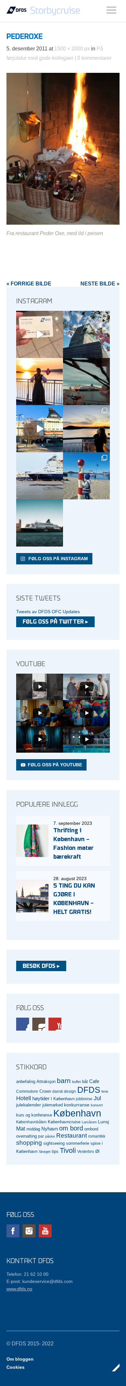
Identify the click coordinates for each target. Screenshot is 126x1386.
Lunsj (103, 1121)
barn (64, 1081)
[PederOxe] (63, 223)
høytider (40, 1098)
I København (63, 1099)
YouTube (54, 1024)
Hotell (23, 1098)
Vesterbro (85, 1151)
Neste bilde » (100, 283)
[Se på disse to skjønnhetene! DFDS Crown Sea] (39, 475)
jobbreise (84, 1099)
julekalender (28, 1104)
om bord (71, 1128)
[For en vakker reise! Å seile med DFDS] (39, 428)
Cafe (94, 1081)
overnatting (26, 1136)
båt (85, 1081)
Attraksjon (46, 1081)
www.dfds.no (19, 1288)
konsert (97, 1105)
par (41, 1136)
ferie (104, 1091)
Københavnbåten (31, 1122)
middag (33, 1129)
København (77, 1113)
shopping (29, 1142)
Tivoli (68, 1150)
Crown (45, 1091)
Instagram (38, 1024)
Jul (97, 1098)
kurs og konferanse (34, 1115)
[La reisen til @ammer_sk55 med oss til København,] (39, 334)
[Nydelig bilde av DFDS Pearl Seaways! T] (86, 381)
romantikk (96, 1136)
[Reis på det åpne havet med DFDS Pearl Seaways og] (39, 523)
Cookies (15, 1367)
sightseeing (54, 1143)
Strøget (44, 1152)
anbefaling (25, 1081)
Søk (111, 10)
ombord (91, 1129)
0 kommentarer (94, 58)
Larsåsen (89, 1122)
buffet (76, 1082)
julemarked (52, 1104)
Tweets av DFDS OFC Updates (48, 611)
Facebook (22, 1024)
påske (50, 1136)
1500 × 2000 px (72, 48)
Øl (97, 1151)
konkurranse (76, 1104)
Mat (20, 1129)
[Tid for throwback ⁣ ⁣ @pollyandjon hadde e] (86, 428)
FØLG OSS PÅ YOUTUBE (55, 764)
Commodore (27, 1091)
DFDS (88, 1090)
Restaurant (71, 1135)
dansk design (64, 1091)
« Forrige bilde (28, 283)
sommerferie (77, 1143)
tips (55, 1151)
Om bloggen (20, 1359)
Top (113, 1367)
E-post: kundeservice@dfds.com (39, 1281)
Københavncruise (64, 1122)
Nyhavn (49, 1128)
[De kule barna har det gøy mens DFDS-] (86, 475)
